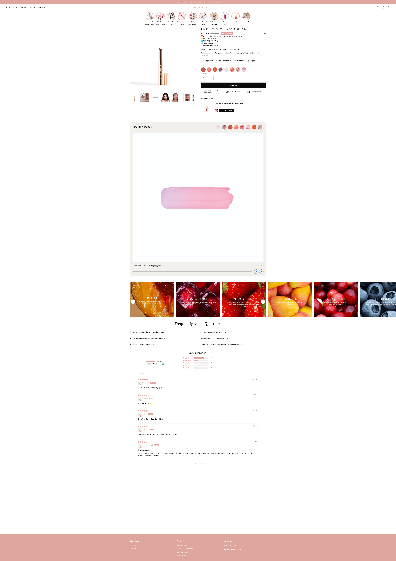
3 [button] (198, 463)
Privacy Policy (182, 545)
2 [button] (195, 463)
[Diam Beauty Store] (198, 7)
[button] (378, 7)
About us (133, 545)
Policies (179, 541)
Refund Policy (182, 555)
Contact (133, 549)
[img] (264, 33)
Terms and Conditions (185, 549)
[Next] (195, 61)
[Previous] (130, 61)
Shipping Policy (182, 552)
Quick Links (134, 541)
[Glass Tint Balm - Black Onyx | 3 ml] (134, 97)
